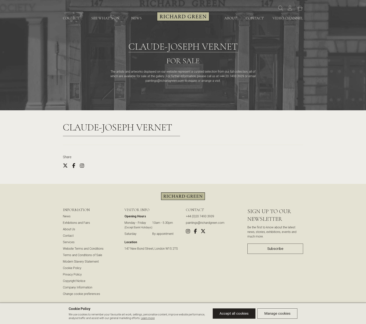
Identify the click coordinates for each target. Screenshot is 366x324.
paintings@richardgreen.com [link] (205, 223)
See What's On (105, 18)
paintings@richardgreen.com (164, 81)
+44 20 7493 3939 (231, 76)
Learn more (148, 318)
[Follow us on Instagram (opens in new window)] (188, 232)
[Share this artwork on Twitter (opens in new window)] (203, 232)
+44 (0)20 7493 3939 (200, 216)
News (136, 18)
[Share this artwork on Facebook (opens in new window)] (195, 232)
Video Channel (288, 18)
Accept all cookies (234, 313)
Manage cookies (277, 313)
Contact (255, 18)
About (230, 18)
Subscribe (275, 248)
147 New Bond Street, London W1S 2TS (151, 248)
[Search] (281, 8)
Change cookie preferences (81, 294)
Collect (71, 18)
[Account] (291, 8)
